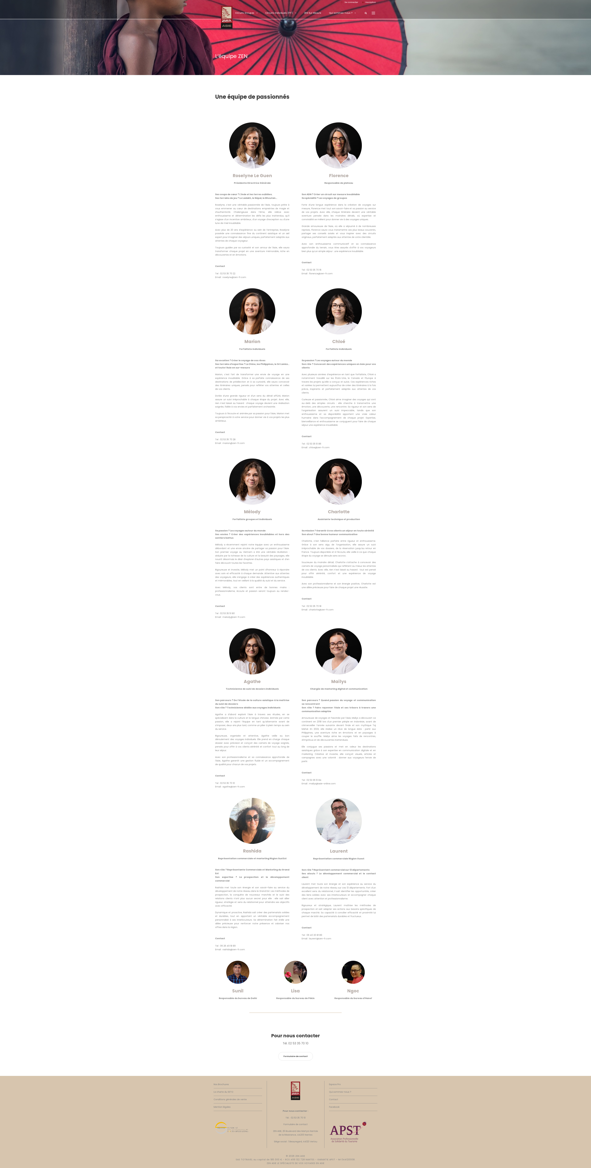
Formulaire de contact (295, 1124)
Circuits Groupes (244, 12)
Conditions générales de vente (230, 1099)
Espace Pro (335, 1084)
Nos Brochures (221, 1084)
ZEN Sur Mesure (312, 12)
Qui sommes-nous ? (341, 12)
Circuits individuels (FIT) (279, 12)
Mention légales (222, 1106)
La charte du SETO (223, 1091)
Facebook (334, 1106)
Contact (333, 1099)
